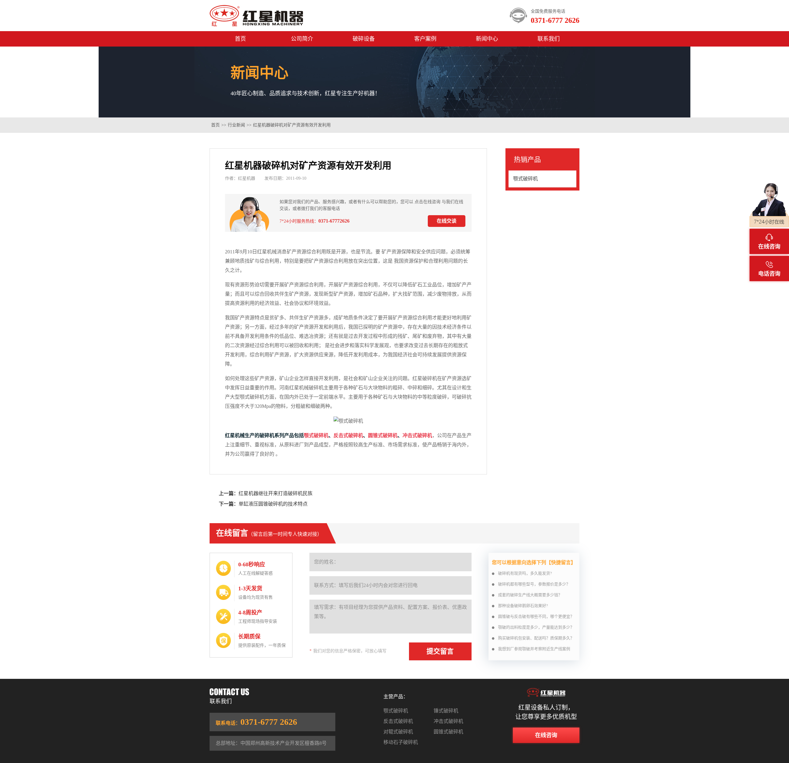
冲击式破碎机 (417, 435)
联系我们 (549, 39)
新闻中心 (487, 39)
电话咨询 (769, 274)
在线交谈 (446, 221)
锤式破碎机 (446, 710)
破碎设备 (364, 39)
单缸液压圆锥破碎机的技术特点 (273, 504)
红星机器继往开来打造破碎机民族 (276, 493)
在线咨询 (546, 735)
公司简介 (302, 39)
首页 (240, 39)
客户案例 (425, 39)
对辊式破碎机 (398, 731)
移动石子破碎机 (400, 742)
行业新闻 (236, 125)
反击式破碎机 (348, 435)
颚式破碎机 (316, 435)
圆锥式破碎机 (383, 435)
